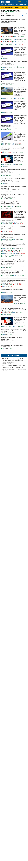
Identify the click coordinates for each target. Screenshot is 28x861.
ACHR (14, 41)
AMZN (3, 286)
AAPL (15, 36)
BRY (3, 144)
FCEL (3, 174)
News (17, 4)
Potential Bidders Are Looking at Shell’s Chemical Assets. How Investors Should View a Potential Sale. (13, 360)
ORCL (3, 39)
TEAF (3, 66)
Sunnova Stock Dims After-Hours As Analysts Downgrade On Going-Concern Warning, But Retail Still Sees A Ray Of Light (20, 105)
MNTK (3, 69)
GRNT (3, 143)
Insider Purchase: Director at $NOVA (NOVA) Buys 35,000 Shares (13, 179)
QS (2, 206)
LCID (3, 222)
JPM (3, 152)
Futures (7, 4)
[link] (26, 13)
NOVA (3, 24)
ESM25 (15, 39)
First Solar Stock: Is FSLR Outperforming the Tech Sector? (20, 319)
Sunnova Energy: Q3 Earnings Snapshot (12, 289)
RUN (15, 284)
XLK (3, 326)
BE (13, 143)
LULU (3, 41)
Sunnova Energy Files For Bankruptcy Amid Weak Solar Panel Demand (13, 20)
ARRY (15, 251)
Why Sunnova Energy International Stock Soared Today (12, 148)
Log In (19, 1)
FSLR (14, 164)
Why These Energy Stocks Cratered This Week (14, 227)
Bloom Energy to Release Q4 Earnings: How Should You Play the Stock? (20, 135)
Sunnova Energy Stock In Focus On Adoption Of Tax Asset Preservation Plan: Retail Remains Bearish (20, 51)
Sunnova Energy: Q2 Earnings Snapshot (12, 345)
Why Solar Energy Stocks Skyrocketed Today (13, 280)
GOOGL (3, 36)
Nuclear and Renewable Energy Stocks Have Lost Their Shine (13, 170)
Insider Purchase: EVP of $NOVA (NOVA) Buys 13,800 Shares (13, 187)
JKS (3, 250)
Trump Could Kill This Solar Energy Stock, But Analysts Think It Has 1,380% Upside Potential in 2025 (20, 91)
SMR (3, 175)
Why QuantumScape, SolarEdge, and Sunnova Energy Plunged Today (11, 202)
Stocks (2, 4)
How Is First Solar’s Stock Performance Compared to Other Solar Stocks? (19, 158)
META (3, 283)
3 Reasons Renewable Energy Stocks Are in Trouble (13, 235)
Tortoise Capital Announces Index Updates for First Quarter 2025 (14, 62)
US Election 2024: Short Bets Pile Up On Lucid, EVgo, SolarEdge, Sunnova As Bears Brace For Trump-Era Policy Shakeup (20, 215)
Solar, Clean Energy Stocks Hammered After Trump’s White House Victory (13, 244)
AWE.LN (16, 43)
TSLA (3, 43)
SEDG (13, 206)
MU (3, 38)
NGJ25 (15, 98)
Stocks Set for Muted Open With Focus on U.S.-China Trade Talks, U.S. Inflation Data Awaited (20, 30)
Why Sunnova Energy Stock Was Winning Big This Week (13, 330)
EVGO (15, 223)
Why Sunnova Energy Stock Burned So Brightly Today (11, 338)
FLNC (3, 255)
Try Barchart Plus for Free (20, 7)
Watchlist (12, 4)
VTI (3, 129)
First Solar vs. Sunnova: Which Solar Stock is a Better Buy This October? (20, 298)
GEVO (3, 67)
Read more (11, 371)
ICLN (3, 256)
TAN (3, 128)
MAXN (15, 253)
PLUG (3, 277)
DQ (13, 255)
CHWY (15, 44)
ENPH (3, 239)
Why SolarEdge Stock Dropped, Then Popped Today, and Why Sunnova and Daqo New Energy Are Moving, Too (13, 261)
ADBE (3, 44)
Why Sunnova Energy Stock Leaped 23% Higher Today (12, 195)
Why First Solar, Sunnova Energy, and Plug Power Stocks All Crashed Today (12, 271)
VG (13, 66)
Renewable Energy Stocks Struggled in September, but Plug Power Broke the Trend (13, 309)
